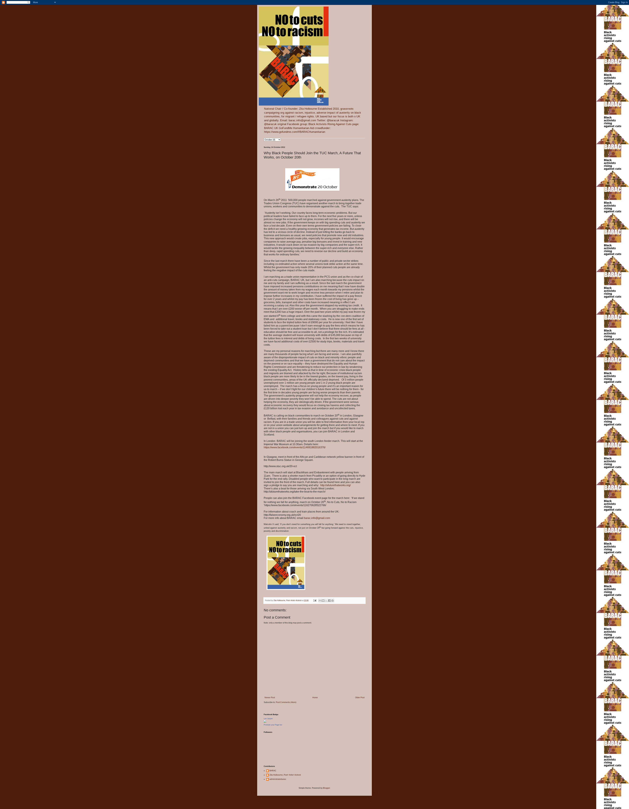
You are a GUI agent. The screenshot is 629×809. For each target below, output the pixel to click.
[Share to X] (326, 600)
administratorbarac (277, 779)
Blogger (326, 788)
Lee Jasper (268, 719)
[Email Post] (315, 600)
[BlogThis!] (323, 600)
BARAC (272, 771)
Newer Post (270, 697)
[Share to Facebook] (329, 600)
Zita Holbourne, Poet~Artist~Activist (285, 775)
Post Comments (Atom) (286, 702)
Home (315, 697)
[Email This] (320, 600)
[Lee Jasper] (265, 722)
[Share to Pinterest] (332, 600)
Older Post (359, 697)
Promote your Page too (273, 725)
